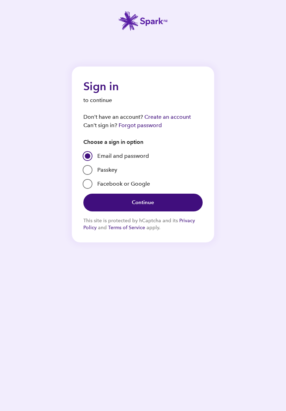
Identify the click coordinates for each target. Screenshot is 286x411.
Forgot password (140, 125)
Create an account (167, 117)
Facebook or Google (123, 183)
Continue (143, 202)
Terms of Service (126, 227)
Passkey (107, 169)
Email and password (123, 156)
